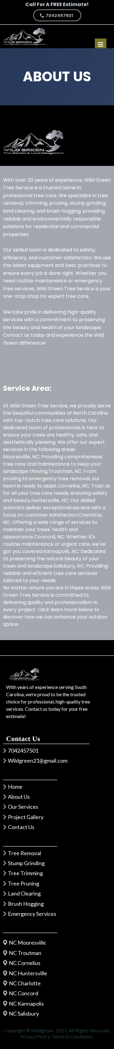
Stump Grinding (26, 863)
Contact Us (21, 827)
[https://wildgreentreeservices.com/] (24, 36)
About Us (19, 796)
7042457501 (23, 750)
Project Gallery (25, 817)
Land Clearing (24, 893)
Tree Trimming (25, 873)
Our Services (23, 806)
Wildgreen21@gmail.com (37, 760)
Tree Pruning (23, 883)
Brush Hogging (26, 903)
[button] (100, 45)
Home (15, 786)
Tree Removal (24, 853)
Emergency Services (32, 913)
